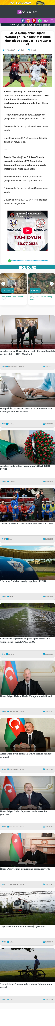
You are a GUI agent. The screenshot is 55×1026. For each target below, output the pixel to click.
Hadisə (11, 942)
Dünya (11, 999)
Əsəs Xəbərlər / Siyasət (16, 366)
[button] (3, 284)
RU (46, 20)
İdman (10, 539)
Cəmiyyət (11, 424)
